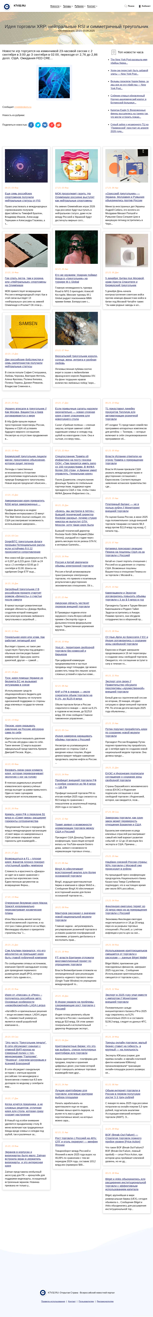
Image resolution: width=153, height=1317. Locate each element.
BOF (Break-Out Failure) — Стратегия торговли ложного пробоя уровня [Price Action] (123, 1138)
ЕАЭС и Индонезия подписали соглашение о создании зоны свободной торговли (124, 777)
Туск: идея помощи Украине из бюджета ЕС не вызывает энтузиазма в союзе (24, 681)
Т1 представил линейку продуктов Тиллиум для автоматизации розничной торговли (121, 414)
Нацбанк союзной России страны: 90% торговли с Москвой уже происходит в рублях (126, 865)
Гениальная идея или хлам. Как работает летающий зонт (25, 639)
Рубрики (79, 6)
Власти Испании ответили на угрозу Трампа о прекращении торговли (124, 460)
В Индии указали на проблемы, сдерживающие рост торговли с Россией (75, 1005)
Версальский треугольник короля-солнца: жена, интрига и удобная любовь (76, 359)
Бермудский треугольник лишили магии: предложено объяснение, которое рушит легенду (25, 460)
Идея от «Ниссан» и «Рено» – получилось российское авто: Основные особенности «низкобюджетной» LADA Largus (25, 1000)
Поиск (130, 6)
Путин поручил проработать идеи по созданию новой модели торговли (126, 732)
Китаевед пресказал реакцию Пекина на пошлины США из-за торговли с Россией (125, 552)
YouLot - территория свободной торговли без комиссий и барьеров (74, 651)
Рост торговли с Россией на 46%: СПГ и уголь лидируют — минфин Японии (76, 1142)
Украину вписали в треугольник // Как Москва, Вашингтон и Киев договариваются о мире (26, 412)
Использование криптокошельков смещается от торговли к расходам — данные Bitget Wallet (126, 954)
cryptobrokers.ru (22, 107)
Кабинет (146, 6)
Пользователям (86, 1301)
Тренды (67, 6)
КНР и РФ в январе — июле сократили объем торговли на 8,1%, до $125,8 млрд (73, 695)
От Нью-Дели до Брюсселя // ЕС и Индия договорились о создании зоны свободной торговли (126, 640)
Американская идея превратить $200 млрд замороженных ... (25, 502)
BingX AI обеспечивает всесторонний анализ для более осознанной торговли (75, 872)
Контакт (91, 6)
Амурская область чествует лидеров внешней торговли (72, 605)
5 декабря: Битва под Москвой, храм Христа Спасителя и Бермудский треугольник (124, 282)
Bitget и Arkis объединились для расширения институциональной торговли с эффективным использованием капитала (125, 1184)
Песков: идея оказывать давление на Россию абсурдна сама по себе (24, 729)
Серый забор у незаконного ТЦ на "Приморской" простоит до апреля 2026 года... (130, 128)
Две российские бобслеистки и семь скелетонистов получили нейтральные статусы (24, 363)
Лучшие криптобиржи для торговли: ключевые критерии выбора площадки (74, 1094)
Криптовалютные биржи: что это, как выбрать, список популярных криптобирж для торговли (75, 1050)
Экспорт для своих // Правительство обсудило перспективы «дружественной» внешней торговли (124, 686)
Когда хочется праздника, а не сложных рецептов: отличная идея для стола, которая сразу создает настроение (24, 1109)
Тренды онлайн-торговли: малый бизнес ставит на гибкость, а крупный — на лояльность (126, 1046)
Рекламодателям (105, 1301)
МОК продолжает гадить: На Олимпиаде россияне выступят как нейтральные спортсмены (74, 197)
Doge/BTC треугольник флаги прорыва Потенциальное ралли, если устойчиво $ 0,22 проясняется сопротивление (25, 546)
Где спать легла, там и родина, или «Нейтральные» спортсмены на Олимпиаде (25, 282)
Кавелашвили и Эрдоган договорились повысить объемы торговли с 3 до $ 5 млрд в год (125, 596)
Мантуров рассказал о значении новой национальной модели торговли (75, 916)
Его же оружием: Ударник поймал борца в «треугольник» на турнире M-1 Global (76, 278)
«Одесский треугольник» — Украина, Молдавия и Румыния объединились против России (124, 197)
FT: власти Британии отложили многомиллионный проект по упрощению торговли (74, 961)
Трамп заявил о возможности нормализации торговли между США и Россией (74, 828)
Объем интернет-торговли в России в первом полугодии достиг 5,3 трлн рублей (122, 1094)
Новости (54, 6)
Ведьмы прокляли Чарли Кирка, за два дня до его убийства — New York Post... (130, 84)
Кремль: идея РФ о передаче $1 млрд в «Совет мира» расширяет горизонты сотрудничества (25, 818)
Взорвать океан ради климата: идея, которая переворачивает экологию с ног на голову (24, 773)
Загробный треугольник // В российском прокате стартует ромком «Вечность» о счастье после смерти (23, 594)
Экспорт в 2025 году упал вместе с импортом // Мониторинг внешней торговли (126, 998)
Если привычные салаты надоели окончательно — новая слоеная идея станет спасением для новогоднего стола (76, 414)
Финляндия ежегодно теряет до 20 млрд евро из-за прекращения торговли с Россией (126, 910)
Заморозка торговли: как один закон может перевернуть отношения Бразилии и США (124, 821)
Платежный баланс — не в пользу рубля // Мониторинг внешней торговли (122, 508)
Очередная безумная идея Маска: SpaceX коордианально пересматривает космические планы (26, 908)
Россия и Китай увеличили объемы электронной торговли (74, 564)
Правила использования (53, 1301)
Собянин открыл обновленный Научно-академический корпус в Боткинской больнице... (128, 99)
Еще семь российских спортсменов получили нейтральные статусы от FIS (22, 197)
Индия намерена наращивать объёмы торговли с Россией (73, 737)
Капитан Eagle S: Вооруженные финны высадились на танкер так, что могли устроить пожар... (129, 113)
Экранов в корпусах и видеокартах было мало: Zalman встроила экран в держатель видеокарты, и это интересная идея (25, 1159)
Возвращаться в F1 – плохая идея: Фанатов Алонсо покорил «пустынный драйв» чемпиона (24, 862)
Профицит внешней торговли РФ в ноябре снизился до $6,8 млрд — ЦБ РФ (76, 784)
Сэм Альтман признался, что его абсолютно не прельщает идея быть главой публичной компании (26, 954)
